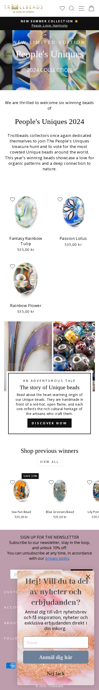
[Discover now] (49, 379)
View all (49, 462)
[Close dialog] (88, 576)
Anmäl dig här (55, 657)
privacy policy (57, 558)
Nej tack (56, 673)
